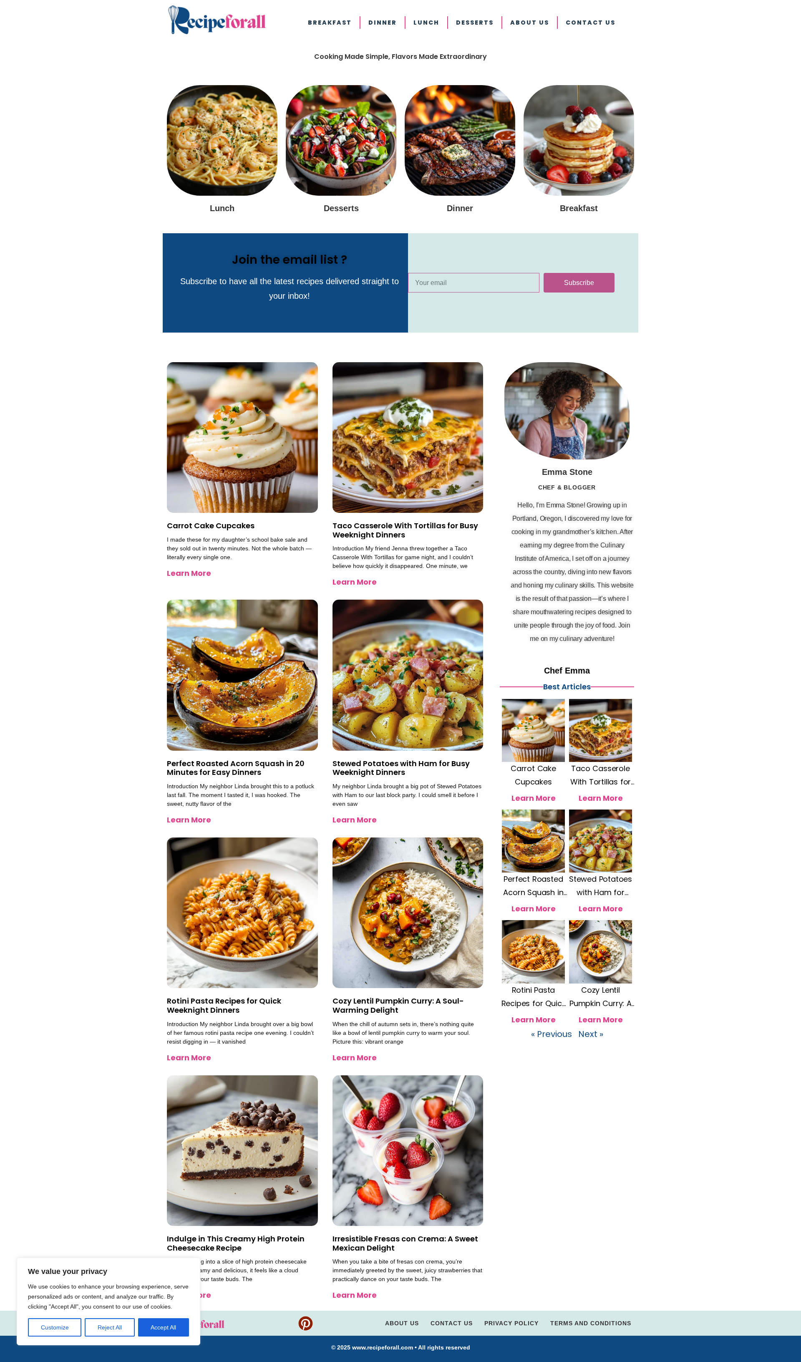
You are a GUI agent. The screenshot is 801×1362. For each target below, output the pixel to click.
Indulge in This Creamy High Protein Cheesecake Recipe (236, 1243)
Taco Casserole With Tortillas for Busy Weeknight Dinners (405, 530)
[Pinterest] (305, 1323)
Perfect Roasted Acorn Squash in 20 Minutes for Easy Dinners (236, 768)
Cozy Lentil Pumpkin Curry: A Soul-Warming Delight (398, 1005)
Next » (590, 1034)
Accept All (163, 1327)
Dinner (382, 22)
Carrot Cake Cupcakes (210, 525)
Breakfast (330, 22)
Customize (55, 1327)
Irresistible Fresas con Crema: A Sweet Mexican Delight (405, 1243)
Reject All (110, 1327)
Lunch (426, 22)
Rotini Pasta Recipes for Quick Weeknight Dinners (224, 1005)
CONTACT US (590, 22)
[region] (108, 1301)
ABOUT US (529, 22)
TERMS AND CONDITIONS (590, 1323)
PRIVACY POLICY (511, 1323)
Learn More (189, 573)
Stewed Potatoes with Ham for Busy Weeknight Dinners (401, 768)
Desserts (475, 22)
